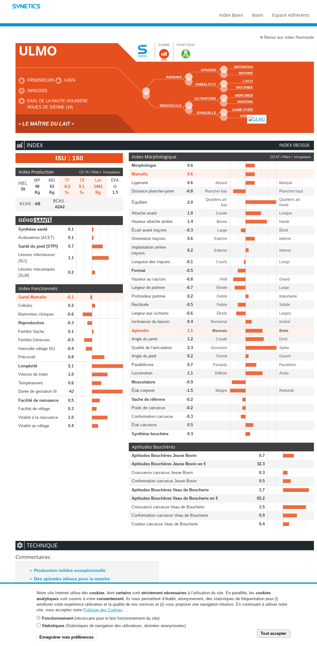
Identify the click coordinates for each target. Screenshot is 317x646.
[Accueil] (26, 7)
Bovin (257, 15)
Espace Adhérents (291, 15)
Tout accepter (273, 633)
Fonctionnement (57, 618)
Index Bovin (231, 15)
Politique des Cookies (102, 610)
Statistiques (53, 625)
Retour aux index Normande (287, 37)
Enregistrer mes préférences (66, 637)
